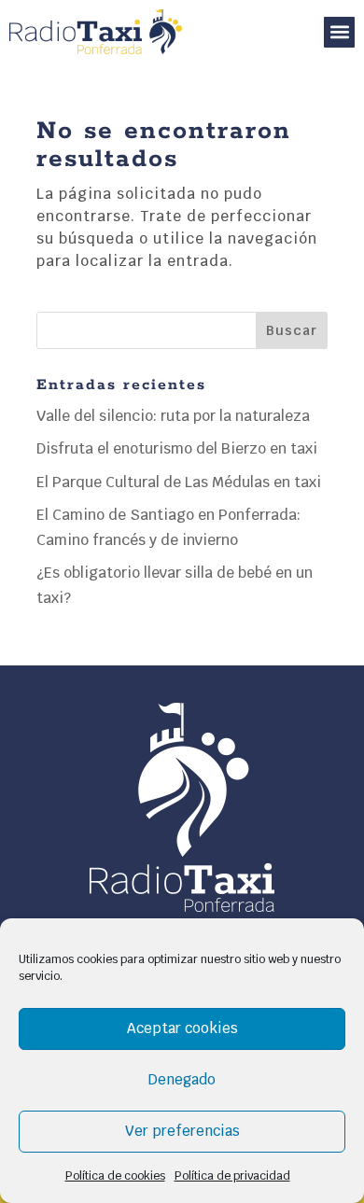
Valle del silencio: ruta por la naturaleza (173, 416)
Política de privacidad (232, 1175)
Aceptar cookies (182, 1028)
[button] (339, 32)
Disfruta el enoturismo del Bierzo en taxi (176, 448)
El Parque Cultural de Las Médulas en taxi (178, 482)
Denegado (182, 1079)
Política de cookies (115, 1175)
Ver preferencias (182, 1131)
